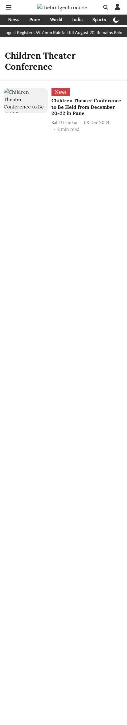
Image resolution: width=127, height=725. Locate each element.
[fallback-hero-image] (27, 110)
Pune (34, 19)
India (77, 19)
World (56, 19)
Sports (99, 19)
